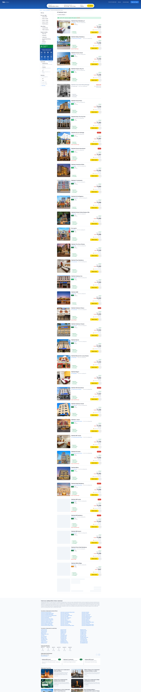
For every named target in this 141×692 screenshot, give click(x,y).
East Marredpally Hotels (84, 684)
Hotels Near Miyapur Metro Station (46, 671)
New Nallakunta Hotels (84, 690)
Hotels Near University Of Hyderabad (47, 667)
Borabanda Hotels (63, 684)
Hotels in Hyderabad (46, 10)
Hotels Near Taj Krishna (64, 670)
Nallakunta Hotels (44, 690)
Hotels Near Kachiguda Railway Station (47, 660)
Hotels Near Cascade (64, 667)
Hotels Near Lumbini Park (86, 666)
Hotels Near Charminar (85, 659)
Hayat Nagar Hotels (44, 687)
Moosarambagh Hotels (84, 689)
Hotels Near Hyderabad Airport (46, 659)
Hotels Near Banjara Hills (65, 660)
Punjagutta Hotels (63, 679)
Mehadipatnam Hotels (64, 689)
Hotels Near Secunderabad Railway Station (68, 659)
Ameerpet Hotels (63, 677)
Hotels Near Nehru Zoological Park (46, 670)
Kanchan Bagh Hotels (83, 687)
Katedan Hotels (43, 688)
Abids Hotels (63, 681)
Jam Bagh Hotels (63, 687)
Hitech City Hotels (44, 678)
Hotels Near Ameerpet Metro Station (47, 666)
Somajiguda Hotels (83, 680)
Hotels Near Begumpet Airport (87, 664)
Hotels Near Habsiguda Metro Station (88, 669)
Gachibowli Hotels (44, 677)
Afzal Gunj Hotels (44, 683)
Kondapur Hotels (83, 681)
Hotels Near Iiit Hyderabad (86, 665)
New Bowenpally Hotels (64, 690)
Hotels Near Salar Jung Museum (66, 665)
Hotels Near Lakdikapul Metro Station (47, 669)
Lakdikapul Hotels (44, 679)
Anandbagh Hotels (64, 683)
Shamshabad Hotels (83, 678)
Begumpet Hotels (83, 677)
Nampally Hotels (63, 680)
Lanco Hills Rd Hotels (83, 688)
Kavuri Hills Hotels (83, 682)
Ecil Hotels (42, 682)
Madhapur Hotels (63, 678)
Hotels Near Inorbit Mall (64, 664)
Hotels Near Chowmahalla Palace (66, 669)
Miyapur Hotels (43, 680)
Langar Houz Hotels (44, 689)
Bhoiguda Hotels (43, 684)
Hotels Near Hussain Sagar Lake (46, 664)
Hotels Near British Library (86, 668)
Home (41, 10)
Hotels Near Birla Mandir (45, 665)
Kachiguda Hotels (83, 679)
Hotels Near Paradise (85, 660)
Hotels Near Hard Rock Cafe (65, 671)
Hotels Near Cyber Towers (65, 666)
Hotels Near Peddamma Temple (46, 668)
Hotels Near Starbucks (85, 667)
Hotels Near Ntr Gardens (86, 670)
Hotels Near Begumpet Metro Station (88, 671)
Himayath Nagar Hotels (45, 681)
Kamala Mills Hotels (64, 682)
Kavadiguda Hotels (64, 688)
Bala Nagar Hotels (83, 683)
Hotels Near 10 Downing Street (66, 668)
